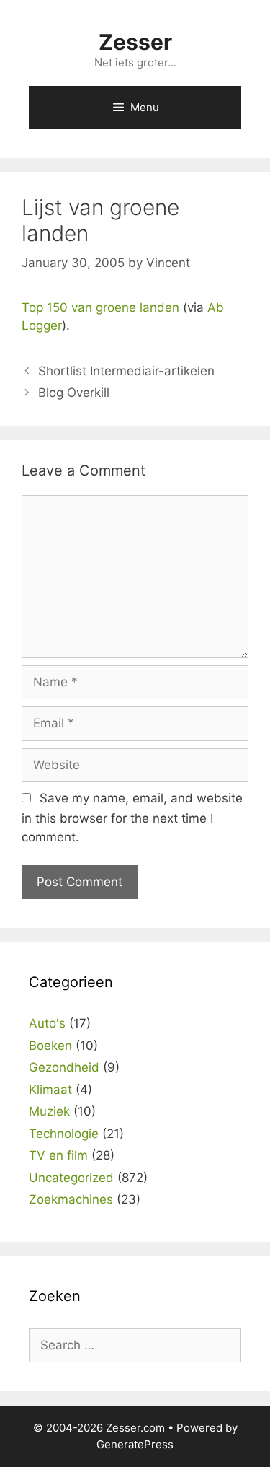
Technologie (64, 1133)
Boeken (50, 1045)
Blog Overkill (73, 392)
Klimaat (50, 1089)
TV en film (58, 1155)
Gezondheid (64, 1067)
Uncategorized (71, 1177)
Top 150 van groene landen (100, 307)
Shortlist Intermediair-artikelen (126, 371)
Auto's (47, 1023)
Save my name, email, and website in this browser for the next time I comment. (132, 817)
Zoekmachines (71, 1199)
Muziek (49, 1111)
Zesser (135, 42)
